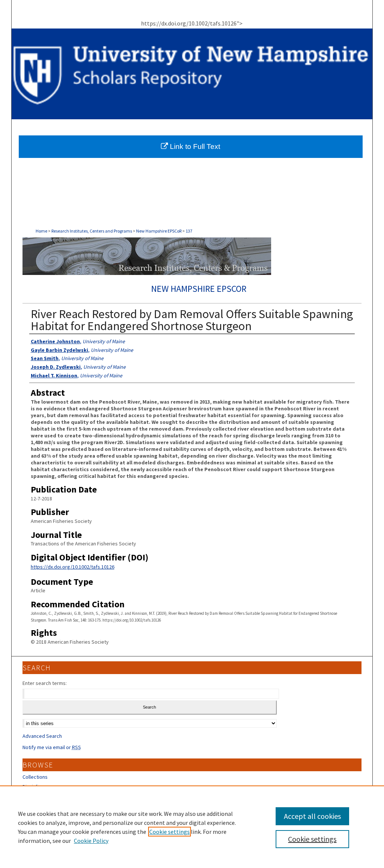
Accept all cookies (312, 816)
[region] (192, 826)
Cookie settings (169, 831)
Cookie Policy (91, 840)
